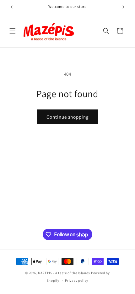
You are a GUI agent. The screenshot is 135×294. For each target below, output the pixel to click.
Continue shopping (67, 117)
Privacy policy (76, 280)
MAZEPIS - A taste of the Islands (64, 273)
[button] (12, 31)
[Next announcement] (123, 7)
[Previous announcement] (12, 7)
